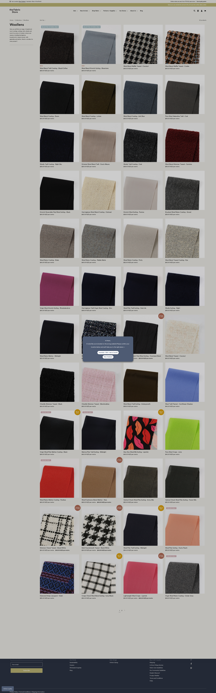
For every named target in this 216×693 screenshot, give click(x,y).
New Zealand (108, 357)
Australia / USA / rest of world (108, 352)
